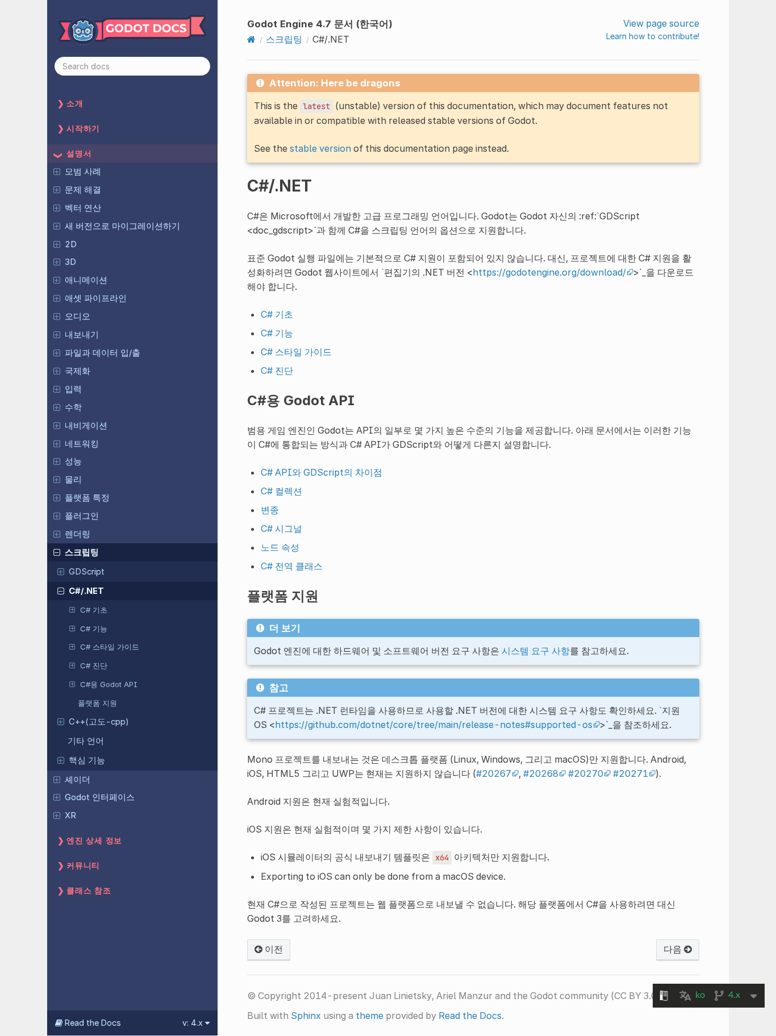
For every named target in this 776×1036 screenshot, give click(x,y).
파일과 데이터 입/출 (102, 353)
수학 (73, 407)
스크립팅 (82, 552)
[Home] (251, 39)
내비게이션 (86, 426)
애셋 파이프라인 (96, 298)
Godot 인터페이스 (100, 797)
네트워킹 (82, 444)
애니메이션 (86, 280)
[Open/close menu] (56, 171)
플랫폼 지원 (97, 703)
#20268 (540, 773)
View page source (661, 23)
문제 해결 (83, 190)
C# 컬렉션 (281, 491)
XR (70, 815)
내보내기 (82, 335)
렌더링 (77, 534)
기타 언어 (86, 741)
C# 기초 (93, 609)
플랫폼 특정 (87, 498)
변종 (270, 509)
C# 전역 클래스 (292, 566)
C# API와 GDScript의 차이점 (321, 472)
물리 (73, 480)
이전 (272, 949)
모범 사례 (83, 172)
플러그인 (82, 516)
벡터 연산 (83, 208)
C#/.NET (86, 591)
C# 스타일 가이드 (109, 646)
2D (71, 244)
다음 (674, 949)
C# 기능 (93, 628)
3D (70, 262)
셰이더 (77, 780)
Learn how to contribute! (652, 36)
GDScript (87, 572)
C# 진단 (93, 665)
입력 (73, 389)
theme (369, 1015)
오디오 (77, 316)
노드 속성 (280, 547)
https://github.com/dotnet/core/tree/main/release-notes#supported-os (434, 724)
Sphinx (306, 1015)
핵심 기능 (87, 760)
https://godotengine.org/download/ (549, 272)
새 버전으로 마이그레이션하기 (122, 226)
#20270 (585, 773)
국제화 (77, 371)
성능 (73, 461)
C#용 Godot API (108, 684)
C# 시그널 (281, 528)
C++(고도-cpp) (99, 722)
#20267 (493, 773)
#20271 (630, 773)
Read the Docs (470, 1015)
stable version (320, 148)
